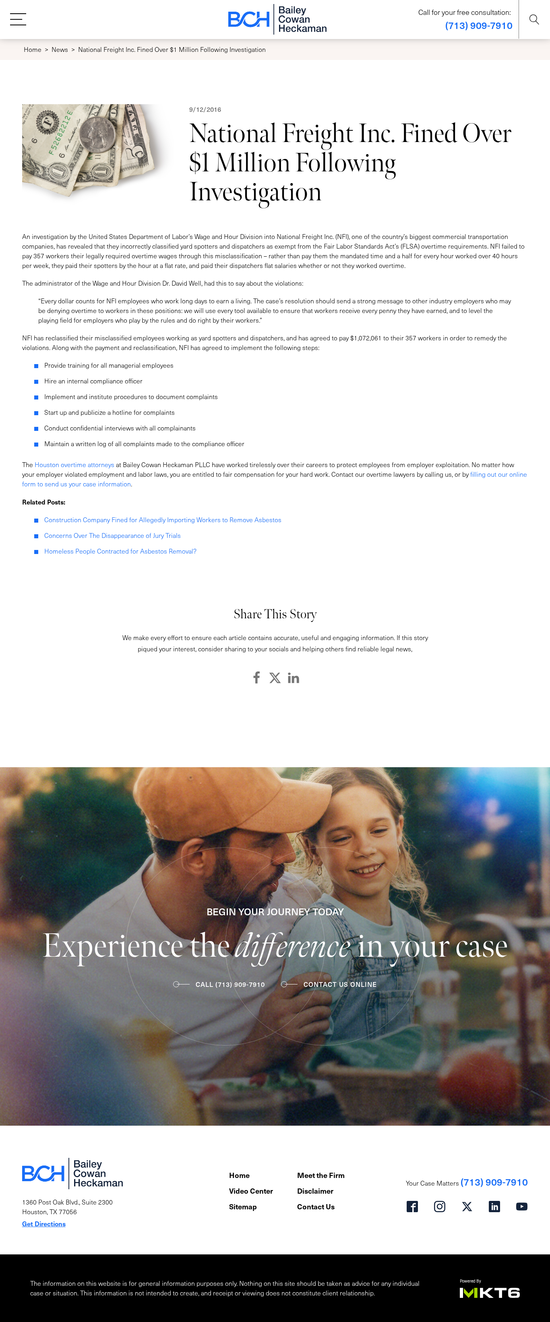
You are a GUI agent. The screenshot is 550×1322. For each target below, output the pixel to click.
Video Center (251, 1191)
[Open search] (534, 19)
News (60, 49)
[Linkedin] (293, 677)
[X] (275, 677)
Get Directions (44, 1223)
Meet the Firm (321, 1175)
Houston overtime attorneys (74, 464)
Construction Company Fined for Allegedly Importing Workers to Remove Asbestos (162, 519)
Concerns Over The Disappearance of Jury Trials (112, 535)
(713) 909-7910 (479, 25)
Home (32, 49)
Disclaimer (315, 1191)
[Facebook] (256, 677)
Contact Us (316, 1206)
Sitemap (243, 1206)
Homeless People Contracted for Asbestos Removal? (120, 551)
